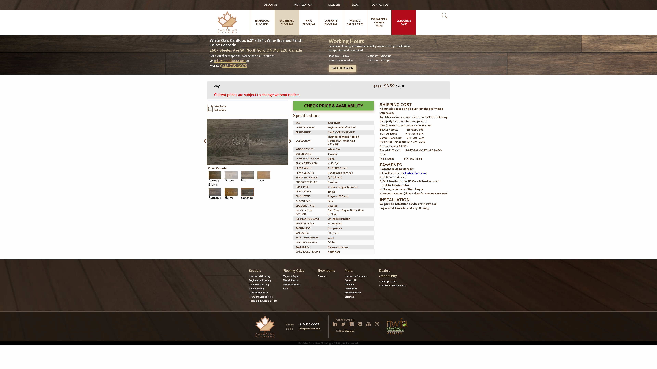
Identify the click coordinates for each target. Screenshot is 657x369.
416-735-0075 (234, 65)
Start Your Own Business (392, 285)
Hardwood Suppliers (356, 276)
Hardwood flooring (259, 276)
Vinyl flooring (256, 288)
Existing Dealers (388, 281)
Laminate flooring (259, 284)
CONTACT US (380, 4)
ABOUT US (271, 4)
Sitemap (349, 296)
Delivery (334, 4)
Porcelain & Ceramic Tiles (263, 300)
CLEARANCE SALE (258, 292)
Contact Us (351, 280)
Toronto (321, 276)
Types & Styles (291, 276)
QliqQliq (349, 330)
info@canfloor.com (230, 60)
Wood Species (291, 280)
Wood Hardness (292, 284)
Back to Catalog (342, 68)
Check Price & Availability (333, 105)
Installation (303, 4)
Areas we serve (353, 292)
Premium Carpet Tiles (261, 296)
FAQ (285, 288)
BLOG (355, 4)
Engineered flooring (260, 280)
